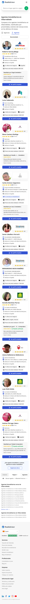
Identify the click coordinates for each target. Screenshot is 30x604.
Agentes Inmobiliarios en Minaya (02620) (12, 495)
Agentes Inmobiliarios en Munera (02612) (12, 493)
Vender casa (5, 550)
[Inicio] (3, 478)
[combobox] (15, 8)
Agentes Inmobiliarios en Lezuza (10, 505)
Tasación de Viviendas (8, 543)
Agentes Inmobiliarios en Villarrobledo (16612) (13, 491)
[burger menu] (26, 2)
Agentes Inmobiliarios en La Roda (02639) (12, 497)
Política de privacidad (7, 584)
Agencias (7, 33)
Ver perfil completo (16, 84)
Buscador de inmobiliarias (9, 547)
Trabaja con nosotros (7, 575)
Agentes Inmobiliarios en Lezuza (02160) (12, 507)
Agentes (16, 33)
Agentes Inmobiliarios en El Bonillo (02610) (12, 501)
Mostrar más (4, 509)
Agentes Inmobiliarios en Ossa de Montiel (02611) (14, 503)
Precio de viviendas (7, 545)
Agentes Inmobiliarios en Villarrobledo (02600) (13, 488)
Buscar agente (10, 478)
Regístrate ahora (15, 468)
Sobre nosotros (6, 570)
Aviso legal (5, 588)
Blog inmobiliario (6, 554)
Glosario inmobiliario (7, 552)
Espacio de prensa (7, 572)
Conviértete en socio (7, 561)
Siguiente (24, 474)
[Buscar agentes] (26, 8)
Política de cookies (7, 586)
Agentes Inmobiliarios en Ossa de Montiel (12, 499)
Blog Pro (4, 563)
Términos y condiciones (8, 581)
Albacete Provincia (20, 478)
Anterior (5, 474)
